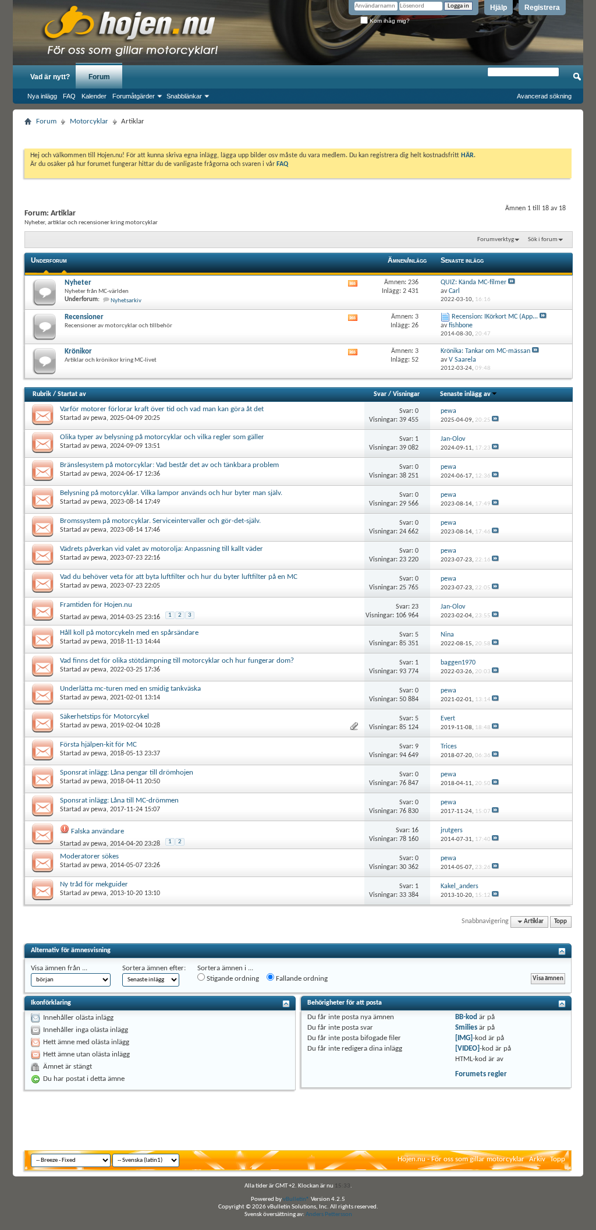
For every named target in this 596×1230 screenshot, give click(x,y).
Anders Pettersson (329, 1214)
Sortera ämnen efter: (154, 968)
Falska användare (97, 831)
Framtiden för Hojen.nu (96, 605)
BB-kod (466, 1017)
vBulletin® (296, 1199)
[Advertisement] (298, 133)
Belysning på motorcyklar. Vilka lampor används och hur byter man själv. (171, 493)
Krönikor (78, 351)
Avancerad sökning (544, 96)
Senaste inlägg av (465, 394)
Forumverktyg (495, 239)
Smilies (466, 1027)
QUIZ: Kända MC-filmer (473, 282)
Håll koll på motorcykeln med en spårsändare (129, 633)
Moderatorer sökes (89, 856)
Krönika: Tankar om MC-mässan (485, 351)
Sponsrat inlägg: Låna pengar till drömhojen (126, 772)
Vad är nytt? (50, 77)
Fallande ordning (301, 978)
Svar (380, 394)
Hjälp (498, 7)
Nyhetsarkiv (126, 301)
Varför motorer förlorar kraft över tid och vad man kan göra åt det (162, 409)
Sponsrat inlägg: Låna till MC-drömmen (119, 800)
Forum (99, 77)
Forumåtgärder (133, 96)
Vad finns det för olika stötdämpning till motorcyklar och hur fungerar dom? (177, 661)
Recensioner (84, 317)
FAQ (69, 96)
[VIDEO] (467, 1048)
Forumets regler (481, 1074)
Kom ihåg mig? (389, 20)
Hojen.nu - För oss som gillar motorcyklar (461, 1159)
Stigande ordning (232, 978)
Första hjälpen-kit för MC (98, 744)
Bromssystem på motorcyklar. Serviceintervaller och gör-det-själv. (160, 521)
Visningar (406, 394)
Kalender (94, 96)
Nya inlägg (42, 96)
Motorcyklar (89, 121)
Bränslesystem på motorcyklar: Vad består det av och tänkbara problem (169, 465)
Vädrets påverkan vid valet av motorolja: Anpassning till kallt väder (161, 549)
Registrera (542, 7)
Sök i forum (543, 239)
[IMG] (464, 1038)
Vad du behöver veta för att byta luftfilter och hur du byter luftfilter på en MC (178, 577)
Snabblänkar (184, 96)
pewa (99, 418)
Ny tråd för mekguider (94, 884)
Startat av (72, 394)
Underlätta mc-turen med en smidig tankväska (130, 688)
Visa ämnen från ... (59, 968)
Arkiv (537, 1159)
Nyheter (78, 283)
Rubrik (42, 394)
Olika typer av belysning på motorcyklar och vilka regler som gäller (162, 437)
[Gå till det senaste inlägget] (495, 420)
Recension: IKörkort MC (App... (495, 316)
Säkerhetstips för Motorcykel (104, 716)
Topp (560, 921)
